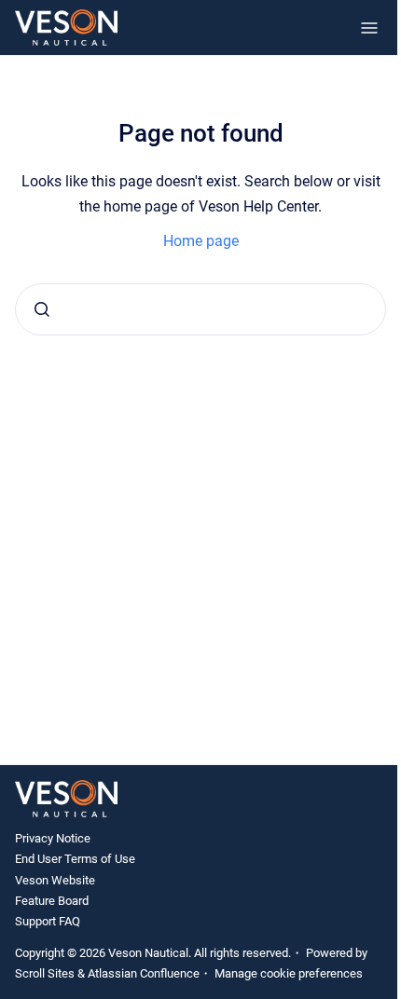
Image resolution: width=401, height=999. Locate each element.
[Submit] (42, 309)
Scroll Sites (45, 973)
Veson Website (55, 880)
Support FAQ (47, 921)
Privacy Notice (52, 838)
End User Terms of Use (75, 859)
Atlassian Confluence (144, 973)
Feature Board (52, 901)
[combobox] (200, 309)
